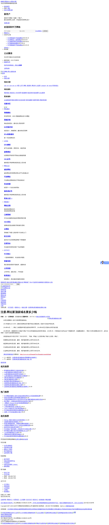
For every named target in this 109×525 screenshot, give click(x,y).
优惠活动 (47, 282)
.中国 (17, 85)
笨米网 (29, 509)
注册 (15, 1)
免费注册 (10, 10)
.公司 (21, 85)
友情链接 (41, 499)
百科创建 (29, 100)
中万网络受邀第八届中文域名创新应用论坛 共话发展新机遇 (22, 396)
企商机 (6, 229)
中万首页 (11, 307)
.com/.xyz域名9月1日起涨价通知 (13, 408)
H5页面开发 (8, 127)
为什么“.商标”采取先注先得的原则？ (15, 420)
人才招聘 (22, 499)
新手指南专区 (8, 451)
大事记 (6, 489)
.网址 (33, 85)
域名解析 (24, 92)
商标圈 (50, 509)
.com (10, 85)
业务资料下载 (8, 453)
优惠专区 (7, 104)
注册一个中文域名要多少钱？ (13, 412)
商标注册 (14, 100)
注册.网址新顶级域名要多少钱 (37, 307)
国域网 (24, 509)
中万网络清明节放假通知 (14, 41)
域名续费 (36, 92)
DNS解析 (7, 145)
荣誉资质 (7, 261)
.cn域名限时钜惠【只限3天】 (12, 406)
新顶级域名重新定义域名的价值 (13, 370)
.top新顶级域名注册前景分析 (12, 372)
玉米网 (33, 509)
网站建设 (7, 109)
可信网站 (7, 177)
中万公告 (7, 474)
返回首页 (7, 6)
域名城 (18, 509)
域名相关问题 (8, 447)
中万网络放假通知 (12, 43)
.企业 (38, 85)
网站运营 (7, 205)
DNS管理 (18, 92)
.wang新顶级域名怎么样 (11, 432)
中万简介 (7, 254)
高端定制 (7, 120)
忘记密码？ (39, 31)
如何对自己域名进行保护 (11, 427)
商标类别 (43, 100)
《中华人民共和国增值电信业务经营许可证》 (45, 503)
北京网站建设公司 (57, 509)
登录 (5, 10)
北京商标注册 (11, 509)
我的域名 (7, 92)
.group (50, 85)
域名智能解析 (39, 509)
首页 (5, 76)
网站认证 (7, 166)
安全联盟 (7, 184)
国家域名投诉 (70, 506)
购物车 (3, 1)
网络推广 (7, 202)
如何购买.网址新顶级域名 (11, 381)
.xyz (7, 85)
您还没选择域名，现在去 (13, 65)
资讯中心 (35, 499)
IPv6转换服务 (9, 134)
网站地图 (48, 499)
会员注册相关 (8, 445)
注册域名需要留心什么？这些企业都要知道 (17, 425)
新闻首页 (3, 282)
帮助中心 (7, 1)
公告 (51, 282)
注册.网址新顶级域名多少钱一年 (22, 359)
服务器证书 (8, 191)
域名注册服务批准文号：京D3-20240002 (71, 503)
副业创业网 (83, 509)
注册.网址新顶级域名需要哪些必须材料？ (24, 357)
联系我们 (7, 275)
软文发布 (21, 100)
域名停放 (71, 509)
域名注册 (7, 78)
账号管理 (7, 459)
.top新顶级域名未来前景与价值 (13, 374)
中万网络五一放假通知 (14, 39)
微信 (37, 316)
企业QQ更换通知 (9, 405)
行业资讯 (35, 282)
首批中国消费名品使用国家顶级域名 (15, 397)
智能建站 (7, 112)
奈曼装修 (89, 509)
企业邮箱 (7, 100)
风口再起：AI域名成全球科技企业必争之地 (17, 401)
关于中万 (7, 250)
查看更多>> (6, 47)
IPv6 (31, 282)
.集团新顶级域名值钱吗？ (11, 421)
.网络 (24, 85)
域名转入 (12, 92)
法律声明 (3, 499)
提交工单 (7, 472)
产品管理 (7, 462)
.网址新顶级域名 (8, 354)
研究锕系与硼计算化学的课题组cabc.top (16, 430)
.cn (15, 85)
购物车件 (7, 62)
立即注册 (18, 439)
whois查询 (42, 92)
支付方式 (29, 499)
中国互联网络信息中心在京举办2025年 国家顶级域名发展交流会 (23, 399)
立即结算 (7, 68)
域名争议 (45, 509)
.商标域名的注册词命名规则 (12, 434)
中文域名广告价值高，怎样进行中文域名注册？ (18, 429)
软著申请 (36, 100)
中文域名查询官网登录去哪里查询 (14, 410)
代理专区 (16, 499)
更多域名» (55, 85)
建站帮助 (7, 466)
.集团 (29, 85)
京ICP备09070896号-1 (7, 503)
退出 (8, 8)
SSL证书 (7, 159)
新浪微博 (42, 316)
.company (43, 85)
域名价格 (30, 92)
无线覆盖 (77, 509)
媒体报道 (41, 282)
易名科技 (66, 509)
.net (13, 85)
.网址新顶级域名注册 (10, 379)
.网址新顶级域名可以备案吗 (12, 377)
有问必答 (25, 439)
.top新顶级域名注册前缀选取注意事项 (15, 376)
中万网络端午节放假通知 (14, 38)
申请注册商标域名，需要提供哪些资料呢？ (17, 423)
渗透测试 (7, 152)
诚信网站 (7, 169)
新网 (21, 509)
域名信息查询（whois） (11, 464)
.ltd (47, 85)
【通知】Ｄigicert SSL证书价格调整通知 (16, 403)
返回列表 (3, 362)
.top (5, 85)
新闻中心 (18, 307)
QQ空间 (47, 316)
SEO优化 (7, 222)
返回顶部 (9, 514)
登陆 (12, 1)
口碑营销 (7, 215)
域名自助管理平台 (9, 461)
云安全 (6, 141)
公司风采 (7, 268)
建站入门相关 (8, 449)
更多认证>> (8, 198)
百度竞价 (7, 243)
